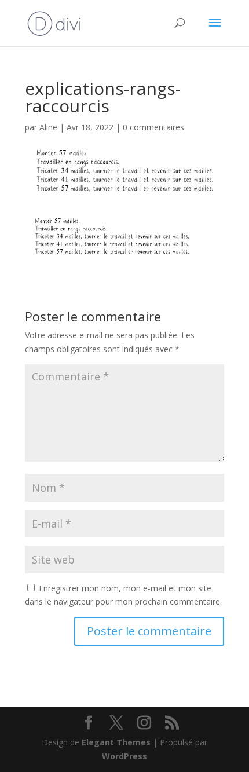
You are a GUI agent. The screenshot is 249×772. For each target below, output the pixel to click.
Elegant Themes (116, 742)
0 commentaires (153, 127)
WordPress (124, 756)
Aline (48, 127)
